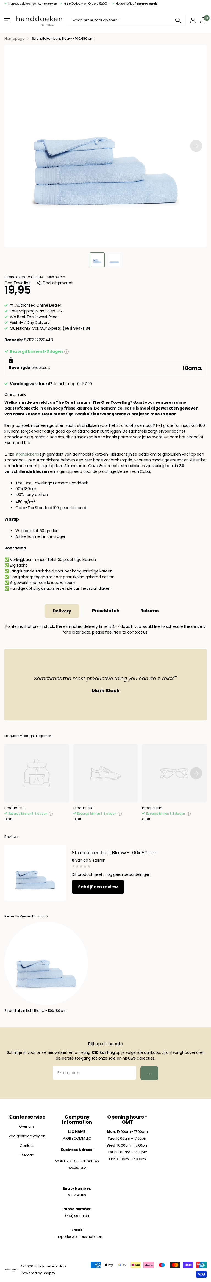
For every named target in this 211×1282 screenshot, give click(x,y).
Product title (14, 808)
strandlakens (27, 454)
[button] (196, 146)
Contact (27, 1145)
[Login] (193, 20)
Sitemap (27, 1155)
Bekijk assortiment (7, 20)
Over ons (27, 1126)
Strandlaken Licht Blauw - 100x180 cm (35, 1011)
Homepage (14, 38)
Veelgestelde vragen (27, 1136)
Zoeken (178, 20)
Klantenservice (26, 1116)
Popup (66, 351)
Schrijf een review (98, 887)
